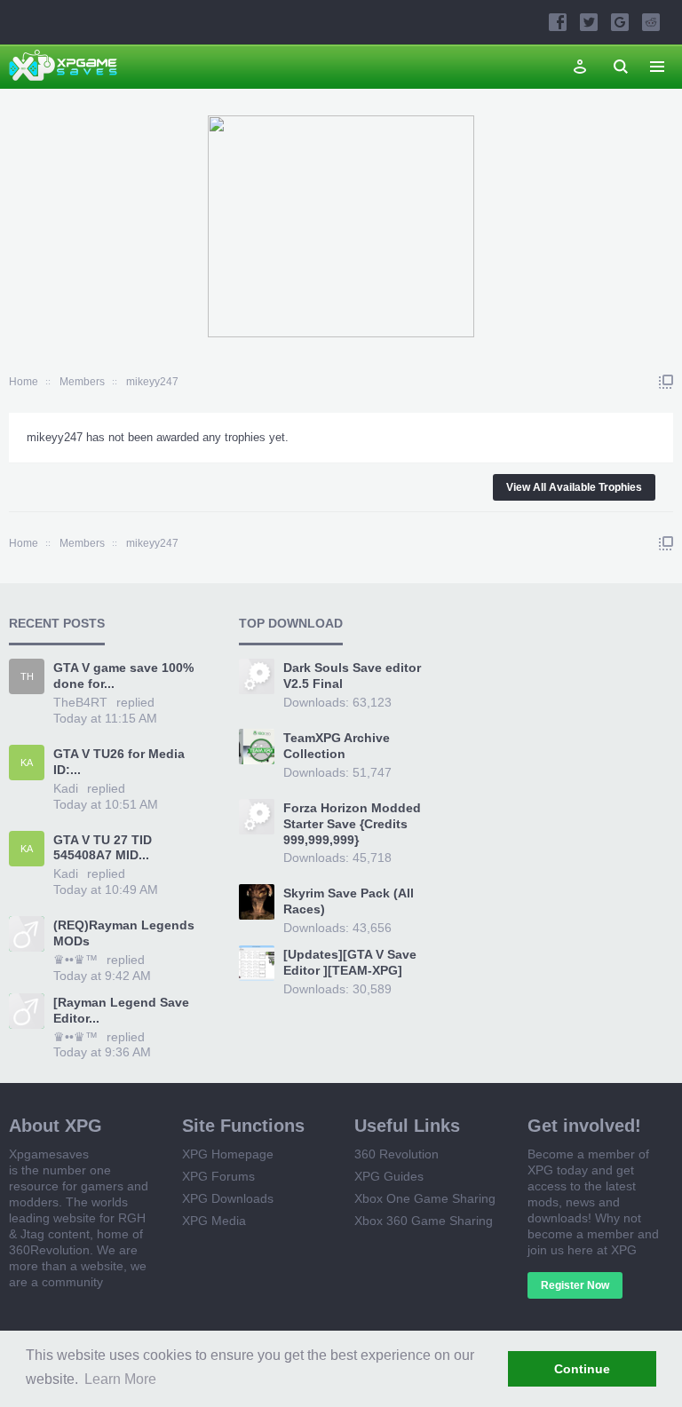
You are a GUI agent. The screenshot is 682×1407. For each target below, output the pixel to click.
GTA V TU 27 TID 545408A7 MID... (102, 848)
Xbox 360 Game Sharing (423, 1220)
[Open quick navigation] (666, 381)
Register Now (575, 1285)
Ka (26, 762)
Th (27, 676)
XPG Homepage (228, 1154)
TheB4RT (80, 702)
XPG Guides (389, 1176)
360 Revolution (396, 1154)
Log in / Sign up (579, 67)
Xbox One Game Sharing (425, 1198)
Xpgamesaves (49, 1154)
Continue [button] (582, 1369)
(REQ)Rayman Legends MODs (123, 933)
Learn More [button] (120, 1379)
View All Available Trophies (574, 487)
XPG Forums (218, 1176)
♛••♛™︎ (75, 959)
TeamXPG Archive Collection (336, 746)
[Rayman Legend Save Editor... (121, 1010)
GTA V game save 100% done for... (123, 675)
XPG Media (214, 1220)
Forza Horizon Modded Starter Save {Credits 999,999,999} (352, 824)
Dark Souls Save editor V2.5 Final (352, 675)
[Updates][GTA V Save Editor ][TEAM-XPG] (349, 962)
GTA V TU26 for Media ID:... (119, 762)
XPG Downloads (228, 1198)
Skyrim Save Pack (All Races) (348, 901)
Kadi (65, 788)
